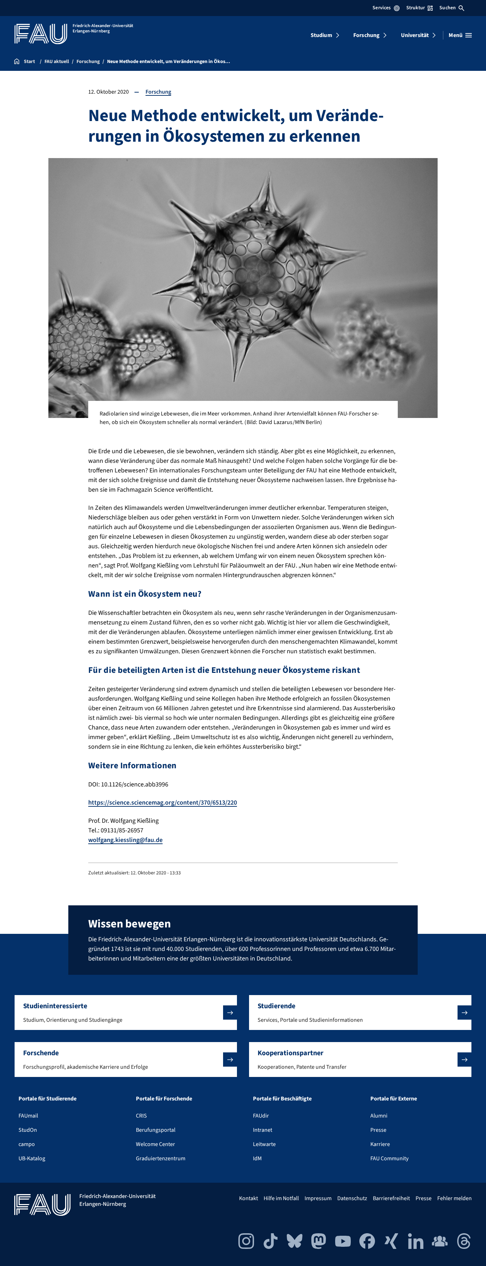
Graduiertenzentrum (160, 1158)
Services (382, 7)
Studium (321, 35)
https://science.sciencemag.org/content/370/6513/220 (162, 802)
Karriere (380, 1144)
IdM (257, 1158)
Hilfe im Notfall (281, 1198)
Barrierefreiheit (391, 1198)
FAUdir (261, 1116)
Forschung (366, 35)
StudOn (28, 1130)
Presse (378, 1130)
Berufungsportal (155, 1130)
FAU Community (389, 1158)
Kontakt (248, 1198)
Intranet (262, 1130)
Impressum (318, 1198)
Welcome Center (155, 1144)
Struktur (415, 7)
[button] (125, 1012)
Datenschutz (352, 1198)
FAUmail (28, 1116)
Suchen (447, 7)
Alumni (378, 1116)
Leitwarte (264, 1144)
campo (27, 1144)
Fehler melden (454, 1198)
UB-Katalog (32, 1158)
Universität (415, 35)
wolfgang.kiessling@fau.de (125, 840)
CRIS (141, 1116)
